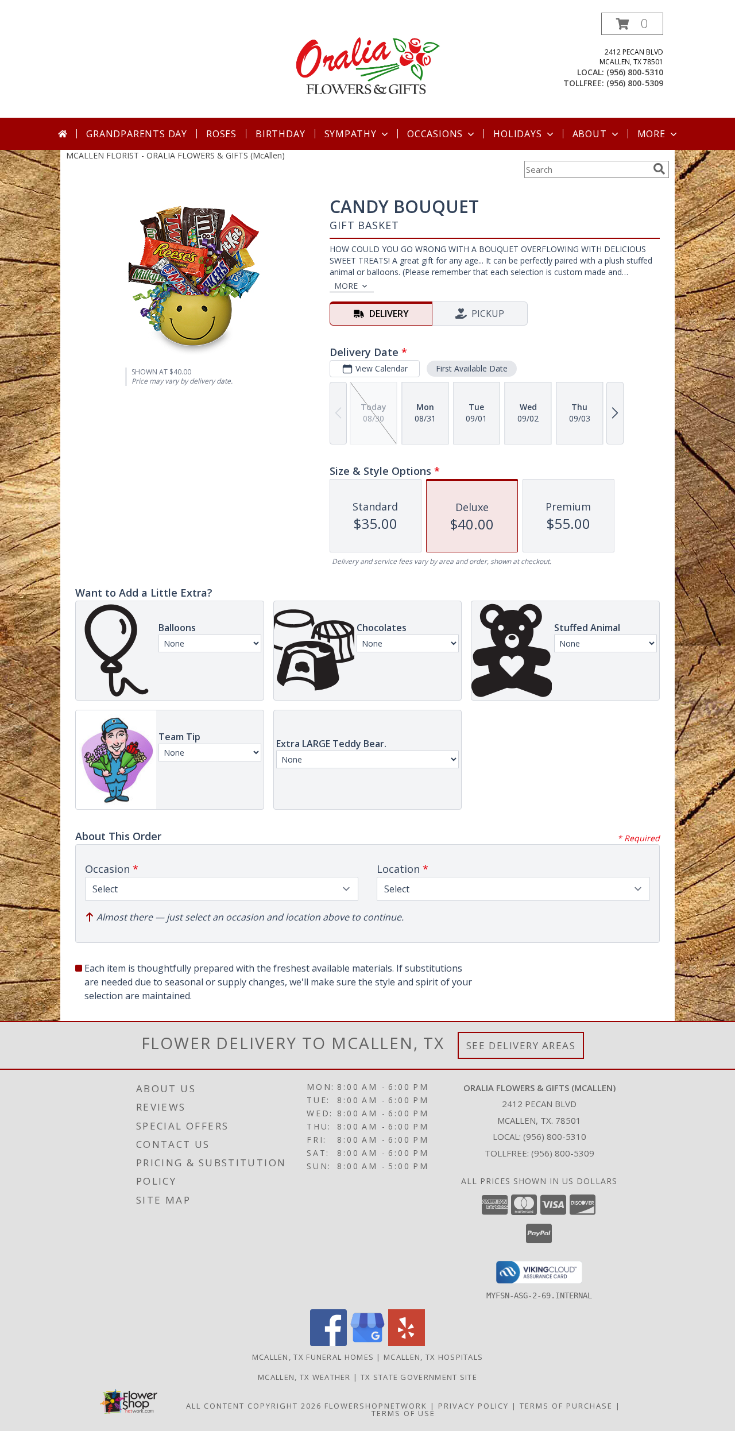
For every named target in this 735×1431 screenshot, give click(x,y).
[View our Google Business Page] (367, 1342)
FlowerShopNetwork (375, 1406)
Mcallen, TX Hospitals (433, 1357)
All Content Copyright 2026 (254, 1406)
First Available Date (472, 368)
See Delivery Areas (521, 1045)
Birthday (280, 133)
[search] (659, 169)
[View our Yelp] (406, 1342)
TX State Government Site (419, 1377)
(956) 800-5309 (634, 83)
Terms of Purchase (566, 1406)
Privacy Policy (473, 1406)
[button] (632, 24)
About (589, 133)
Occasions (435, 133)
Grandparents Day (136, 133)
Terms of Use (403, 1413)
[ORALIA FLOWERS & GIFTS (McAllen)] (367, 65)
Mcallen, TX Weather (304, 1377)
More (651, 133)
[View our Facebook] (328, 1342)
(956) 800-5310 (634, 72)
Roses (221, 133)
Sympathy (350, 133)
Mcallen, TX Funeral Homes (313, 1357)
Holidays (517, 133)
